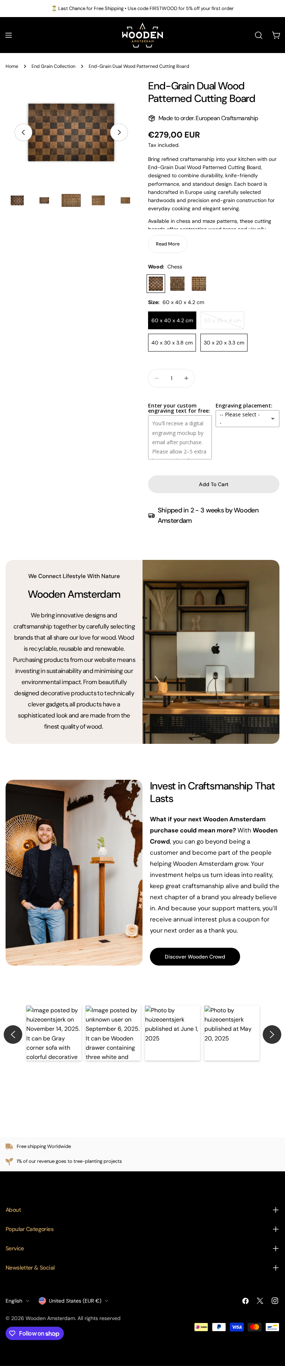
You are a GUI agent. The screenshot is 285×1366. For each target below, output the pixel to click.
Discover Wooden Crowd (195, 956)
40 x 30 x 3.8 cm (172, 342)
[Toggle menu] (8, 35)
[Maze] (177, 283)
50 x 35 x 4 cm (224, 323)
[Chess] (156, 283)
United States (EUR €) (75, 1300)
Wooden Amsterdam (50, 1318)
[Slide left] (23, 132)
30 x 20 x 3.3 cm (224, 342)
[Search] (258, 35)
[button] (53, 1033)
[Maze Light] (199, 283)
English (14, 1300)
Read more (168, 244)
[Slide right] (119, 132)
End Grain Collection (53, 66)
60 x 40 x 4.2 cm (172, 320)
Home (12, 66)
